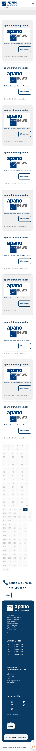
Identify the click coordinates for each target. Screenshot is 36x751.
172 (20, 558)
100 (27, 506)
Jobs (8, 631)
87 (22, 498)
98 (17, 506)
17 (4, 457)
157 (20, 547)
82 (26, 494)
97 (13, 506)
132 (20, 528)
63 (22, 483)
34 (26, 464)
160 (9, 550)
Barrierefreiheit (11, 682)
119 (9, 521)
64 (26, 483)
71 (4, 491)
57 (22, 479)
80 (17, 494)
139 (4, 535)
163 (25, 550)
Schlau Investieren (12, 623)
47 (4, 476)
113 (9, 517)
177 (20, 562)
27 (22, 461)
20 (17, 457)
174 (4, 562)
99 (22, 506)
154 (4, 547)
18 (8, 457)
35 (4, 468)
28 (26, 461)
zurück (7, 595)
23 (4, 461)
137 (20, 532)
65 (4, 487)
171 (14, 558)
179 (4, 565)
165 (9, 554)
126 (14, 524)
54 (8, 479)
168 (25, 554)
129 (4, 528)
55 (13, 479)
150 (9, 543)
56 (17, 479)
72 (8, 491)
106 (4, 513)
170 (9, 558)
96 (8, 506)
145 (9, 539)
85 (13, 498)
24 (8, 461)
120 (14, 521)
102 (9, 509)
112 (4, 517)
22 (26, 457)
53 (4, 479)
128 (25, 524)
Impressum (10, 673)
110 (25, 513)
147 (20, 539)
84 (8, 498)
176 (14, 562)
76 (26, 491)
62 (17, 483)
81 (22, 494)
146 (14, 539)
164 (4, 554)
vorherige (6, 446)
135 (9, 532)
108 (14, 513)
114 (14, 517)
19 (13, 457)
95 (4, 506)
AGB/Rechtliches (12, 677)
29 (4, 464)
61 (13, 483)
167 (20, 554)
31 (13, 464)
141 (14, 535)
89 (4, 502)
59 (4, 483)
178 (25, 562)
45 (22, 472)
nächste (6, 569)
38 (17, 468)
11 (4, 453)
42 (8, 472)
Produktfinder (10, 615)
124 (4, 524)
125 (9, 524)
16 (26, 453)
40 (26, 468)
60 (8, 483)
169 (4, 558)
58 (26, 479)
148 (25, 539)
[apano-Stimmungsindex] (17, 35)
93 (22, 502)
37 (13, 468)
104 (20, 509)
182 (20, 565)
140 (9, 535)
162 (20, 550)
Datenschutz (10, 675)
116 (24, 517)
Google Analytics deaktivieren (16, 737)
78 (8, 494)
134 (4, 532)
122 (25, 521)
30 (8, 464)
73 (13, 491)
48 (8, 476)
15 (22, 453)
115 (19, 517)
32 (17, 464)
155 (9, 547)
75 (22, 491)
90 (8, 502)
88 (26, 498)
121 (19, 521)
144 (4, 539)
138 (25, 532)
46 (26, 472)
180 (9, 565)
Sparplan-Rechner (12, 625)
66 (8, 487)
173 (25, 558)
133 (25, 528)
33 (22, 464)
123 (30, 521)
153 (25, 543)
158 (25, 547)
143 (25, 535)
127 (20, 524)
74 (17, 491)
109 (20, 513)
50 (17, 476)
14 (17, 453)
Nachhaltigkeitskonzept (13, 681)
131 (14, 528)
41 (4, 472)
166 (14, 554)
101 (4, 509)
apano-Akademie (11, 621)
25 (13, 461)
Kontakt (9, 678)
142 (20, 535)
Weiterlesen (24, 49)
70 (26, 487)
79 (13, 494)
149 (4, 543)
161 (14, 550)
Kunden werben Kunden (13, 617)
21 (22, 457)
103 (14, 509)
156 (14, 547)
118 (4, 521)
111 (30, 513)
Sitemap (9, 633)
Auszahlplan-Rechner (13, 619)
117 (29, 517)
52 (26, 476)
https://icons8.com (14, 714)
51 (22, 476)
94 (26, 502)
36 (8, 468)
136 (14, 532)
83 (4, 498)
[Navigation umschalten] (33, 3)
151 (14, 543)
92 (17, 502)
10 (26, 449)
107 (9, 513)
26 (17, 461)
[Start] (9, 3)
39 (22, 468)
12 (8, 453)
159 (4, 550)
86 (17, 498)
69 (22, 487)
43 (13, 472)
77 (4, 494)
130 (9, 528)
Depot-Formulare (11, 627)
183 (25, 565)
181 (14, 565)
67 (13, 487)
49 (13, 476)
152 (20, 543)
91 (13, 502)
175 (9, 562)
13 (13, 453)
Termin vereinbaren (12, 629)
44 (17, 472)
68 (17, 487)
